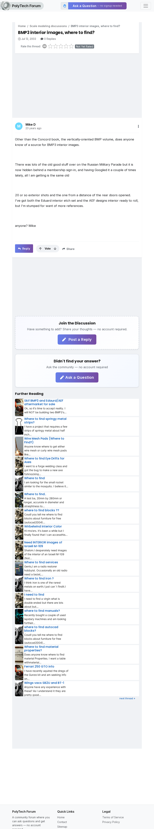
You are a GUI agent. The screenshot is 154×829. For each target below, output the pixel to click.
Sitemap (62, 826)
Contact (62, 822)
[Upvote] (40, 249)
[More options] (138, 126)
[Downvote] (55, 249)
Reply (25, 248)
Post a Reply (79, 339)
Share (70, 248)
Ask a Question (79, 377)
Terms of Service (113, 817)
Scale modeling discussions (48, 26)
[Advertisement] (77, 83)
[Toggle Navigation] (145, 6)
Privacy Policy (111, 822)
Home (22, 26)
